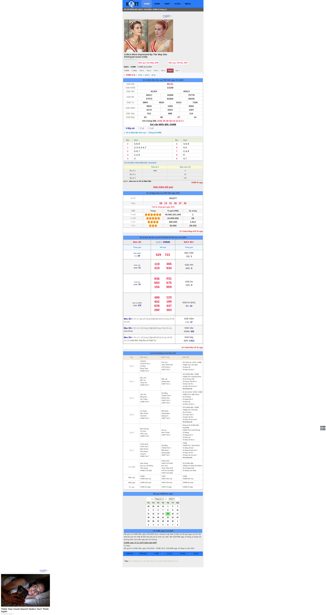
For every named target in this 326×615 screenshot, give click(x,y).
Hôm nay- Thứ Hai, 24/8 (178, 63)
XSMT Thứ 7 (165, 455)
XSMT (167, 4)
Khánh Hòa (165, 398)
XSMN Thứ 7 (144, 456)
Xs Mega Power (188, 448)
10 (177, 510)
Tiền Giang (144, 468)
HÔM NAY (129, 554)
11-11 (153, 75)
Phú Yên (164, 362)
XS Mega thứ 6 (188, 435)
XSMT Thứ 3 (165, 384)
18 (148, 517)
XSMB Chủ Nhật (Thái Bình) (192, 466)
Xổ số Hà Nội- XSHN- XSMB (192, 392)
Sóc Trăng (143, 399)
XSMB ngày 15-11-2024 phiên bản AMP (140, 543)
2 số (142, 128)
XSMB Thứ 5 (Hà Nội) (190, 410)
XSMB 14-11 (130, 75)
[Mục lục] (323, 428)
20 (158, 517)
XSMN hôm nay (145, 479)
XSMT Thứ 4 (165, 403)
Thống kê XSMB (154, 133)
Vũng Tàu (143, 383)
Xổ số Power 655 (188, 379)
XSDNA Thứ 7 (166, 448)
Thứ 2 (141, 71)
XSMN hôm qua (145, 482)
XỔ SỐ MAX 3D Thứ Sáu (168, 237)
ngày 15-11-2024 (177, 80)
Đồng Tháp (144, 368)
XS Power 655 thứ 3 (189, 381)
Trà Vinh (143, 431)
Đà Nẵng (164, 393)
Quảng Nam (165, 381)
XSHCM (143, 361)
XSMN (157, 4)
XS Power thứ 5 (188, 415)
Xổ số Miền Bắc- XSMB (191, 374)
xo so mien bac (134, 561)
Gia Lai (163, 430)
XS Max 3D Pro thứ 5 (190, 419)
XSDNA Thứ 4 (166, 396)
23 (173, 517)
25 (148, 521)
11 (148, 514)
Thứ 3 (149, 71)
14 (163, 514)
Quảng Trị (164, 416)
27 (158, 521)
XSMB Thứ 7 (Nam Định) (191, 445)
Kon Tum (164, 466)
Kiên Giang (144, 463)
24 (177, 517)
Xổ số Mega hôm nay (154, 193)
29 (153, 506)
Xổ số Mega (187, 397)
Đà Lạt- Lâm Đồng (146, 466)
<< (152, 499)
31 (163, 506)
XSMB (147, 4)
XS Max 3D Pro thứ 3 (190, 386)
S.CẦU (177, 4)
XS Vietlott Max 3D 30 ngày (192, 347)
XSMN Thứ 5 (144, 418)
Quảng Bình (165, 413)
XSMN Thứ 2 (144, 371)
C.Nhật (134, 71)
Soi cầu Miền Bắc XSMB (163, 124)
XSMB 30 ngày (197, 182)
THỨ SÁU (167, 80)
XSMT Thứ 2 (165, 370)
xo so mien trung (160, 561)
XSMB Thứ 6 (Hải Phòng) (191, 430)
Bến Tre (143, 380)
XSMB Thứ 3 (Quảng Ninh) (192, 377)
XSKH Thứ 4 (165, 400)
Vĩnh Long (143, 434)
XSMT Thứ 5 (165, 418)
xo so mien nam (147, 561)
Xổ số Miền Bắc (188, 463)
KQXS (126, 67)
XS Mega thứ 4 (188, 399)
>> (166, 499)
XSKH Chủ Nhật (167, 463)
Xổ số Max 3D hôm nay (149, 237)
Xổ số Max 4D (187, 389)
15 (168, 514)
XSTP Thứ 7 (144, 447)
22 (168, 517)
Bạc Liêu (143, 378)
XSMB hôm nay (188, 479)
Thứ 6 (170, 71)
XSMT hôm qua (166, 482)
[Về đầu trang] (323, 612)
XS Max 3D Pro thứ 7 (190, 455)
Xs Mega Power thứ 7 (190, 450)
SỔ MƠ (182, 554)
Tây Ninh (143, 416)
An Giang (143, 411)
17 (177, 514)
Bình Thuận (144, 413)
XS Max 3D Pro (188, 384)
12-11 (147, 75)
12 (153, 514)
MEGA (188, 4)
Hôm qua (131, 483)
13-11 (140, 75)
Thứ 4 (156, 71)
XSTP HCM (144, 444)
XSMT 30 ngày (166, 487)
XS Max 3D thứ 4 (188, 404)
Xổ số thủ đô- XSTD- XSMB (192, 362)
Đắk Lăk (164, 379)
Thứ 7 (177, 71)
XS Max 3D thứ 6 (188, 440)
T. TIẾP (156, 554)
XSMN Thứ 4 (144, 402)
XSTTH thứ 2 (165, 367)
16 (173, 514)
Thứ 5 (163, 71)
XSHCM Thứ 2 (145, 364)
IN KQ (196, 554)
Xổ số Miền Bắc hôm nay (152, 80)
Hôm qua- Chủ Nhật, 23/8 (148, 63)
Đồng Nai (143, 397)
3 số (151, 128)
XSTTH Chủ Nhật (167, 470)
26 (153, 521)
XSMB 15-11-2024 (145, 67)
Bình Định (164, 411)
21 (163, 517)
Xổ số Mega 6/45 (188, 468)
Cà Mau (143, 366)
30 (158, 506)
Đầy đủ (131, 128)
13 (158, 514)
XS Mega (186, 432)
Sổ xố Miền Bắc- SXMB (191, 407)
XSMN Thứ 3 (144, 385)
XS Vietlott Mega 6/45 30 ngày (191, 231)
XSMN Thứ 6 (144, 436)
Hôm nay (131, 477)
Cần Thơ (143, 394)
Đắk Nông (164, 450)
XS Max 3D (186, 367)
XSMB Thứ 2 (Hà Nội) (190, 365)
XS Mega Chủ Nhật (189, 470)
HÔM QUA (143, 554)
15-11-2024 (182, 237)
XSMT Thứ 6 (165, 435)
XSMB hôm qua (188, 482)
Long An (143, 454)
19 (153, 517)
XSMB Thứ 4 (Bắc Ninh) (191, 394)
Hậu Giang (144, 451)
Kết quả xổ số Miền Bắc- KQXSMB (191, 426)
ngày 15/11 (176, 193)
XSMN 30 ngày (145, 487)
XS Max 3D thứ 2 (188, 370)
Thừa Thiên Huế (167, 365)
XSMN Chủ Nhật (146, 470)
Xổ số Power (187, 412)
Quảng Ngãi (165, 453)
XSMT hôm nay (166, 479)
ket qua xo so (173, 561)
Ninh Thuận (165, 432)
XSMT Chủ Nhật (167, 473)
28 (148, 506)
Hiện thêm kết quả (163, 187)
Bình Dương (144, 429)
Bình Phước (144, 449)
